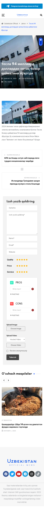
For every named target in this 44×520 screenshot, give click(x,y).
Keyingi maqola (30, 178)
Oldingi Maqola (13, 155)
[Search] (41, 15)
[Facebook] (6, 474)
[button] (4, 380)
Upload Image (11, 325)
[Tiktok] (38, 474)
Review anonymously (18, 351)
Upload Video (11, 336)
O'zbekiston (7, 420)
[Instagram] (32, 474)
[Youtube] (19, 474)
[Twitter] (12, 474)
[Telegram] (25, 474)
